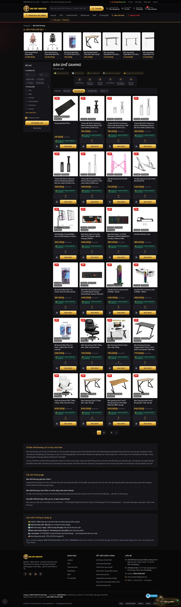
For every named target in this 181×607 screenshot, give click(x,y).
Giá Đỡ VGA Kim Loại (142, 234)
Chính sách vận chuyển (104, 567)
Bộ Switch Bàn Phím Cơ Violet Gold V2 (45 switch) (65, 291)
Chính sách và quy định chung (106, 571)
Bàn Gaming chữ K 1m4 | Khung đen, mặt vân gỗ (143, 402)
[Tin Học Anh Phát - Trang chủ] (35, 8)
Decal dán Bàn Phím (62, 123)
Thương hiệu (37, 87)
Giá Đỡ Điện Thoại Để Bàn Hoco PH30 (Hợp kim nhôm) (65, 235)
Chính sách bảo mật (103, 585)
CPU (61, 15)
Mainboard (85, 15)
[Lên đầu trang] (5, 601)
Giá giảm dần (92, 91)
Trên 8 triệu (39, 83)
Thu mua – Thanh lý (61, 20)
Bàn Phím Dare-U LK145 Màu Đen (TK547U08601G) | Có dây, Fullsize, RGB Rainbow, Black (118, 236)
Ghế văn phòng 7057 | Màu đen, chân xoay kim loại (91, 346)
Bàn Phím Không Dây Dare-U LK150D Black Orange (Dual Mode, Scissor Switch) (92, 292)
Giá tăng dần (79, 91)
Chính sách (147, 2)
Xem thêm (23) (30, 113)
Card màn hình (71, 15)
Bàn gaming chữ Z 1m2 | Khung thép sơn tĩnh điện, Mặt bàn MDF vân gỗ (117, 403)
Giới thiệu (138, 2)
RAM (94, 15)
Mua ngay (68, 146)
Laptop (53, 15)
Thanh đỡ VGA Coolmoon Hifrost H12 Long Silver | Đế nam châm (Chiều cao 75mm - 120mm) (91, 181)
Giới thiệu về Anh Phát (104, 560)
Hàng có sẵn (135, 15)
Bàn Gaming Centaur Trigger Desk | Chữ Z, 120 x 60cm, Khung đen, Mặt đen (144, 347)
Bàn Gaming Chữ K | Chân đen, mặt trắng (117, 346)
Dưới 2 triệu (30, 79)
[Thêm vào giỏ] (57, 146)
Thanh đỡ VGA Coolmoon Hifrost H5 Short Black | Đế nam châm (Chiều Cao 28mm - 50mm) (91, 125)
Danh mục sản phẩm (37, 15)
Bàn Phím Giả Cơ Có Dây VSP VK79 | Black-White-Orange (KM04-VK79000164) (91, 236)
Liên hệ (155, 2)
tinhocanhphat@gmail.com (137, 577)
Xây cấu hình (119, 15)
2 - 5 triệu (40, 79)
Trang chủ (26, 26)
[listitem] (33, 46)
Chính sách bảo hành (103, 564)
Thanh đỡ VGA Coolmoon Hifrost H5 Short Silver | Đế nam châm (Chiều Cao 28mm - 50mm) (118, 125)
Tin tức (130, 2)
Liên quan (66, 91)
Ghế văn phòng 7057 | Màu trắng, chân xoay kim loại (65, 402)
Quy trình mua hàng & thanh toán (108, 582)
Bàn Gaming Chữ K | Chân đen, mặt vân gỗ (91, 402)
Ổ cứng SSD (104, 15)
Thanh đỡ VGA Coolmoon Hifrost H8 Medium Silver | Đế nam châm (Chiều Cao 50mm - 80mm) (144, 125)
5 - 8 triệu (30, 83)
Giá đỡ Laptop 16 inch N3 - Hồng (118, 180)
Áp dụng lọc (37, 123)
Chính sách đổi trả (102, 574)
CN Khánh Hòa (132, 568)
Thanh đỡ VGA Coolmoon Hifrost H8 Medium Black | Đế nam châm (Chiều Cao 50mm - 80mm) (64, 181)
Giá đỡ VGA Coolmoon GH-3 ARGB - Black (118, 291)
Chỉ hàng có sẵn (33, 118)
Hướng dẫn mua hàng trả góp (106, 578)
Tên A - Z (104, 91)
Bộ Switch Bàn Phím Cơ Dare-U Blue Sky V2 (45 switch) (64, 347)
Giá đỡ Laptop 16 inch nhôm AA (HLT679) (145, 180)
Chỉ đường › (135, 564)
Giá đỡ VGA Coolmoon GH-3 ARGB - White (144, 291)
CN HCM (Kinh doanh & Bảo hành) (140, 560)
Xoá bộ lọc (37, 128)
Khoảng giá (30, 70)
